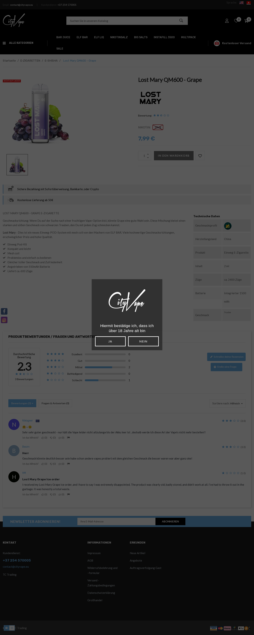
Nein (143, 341)
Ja (110, 341)
